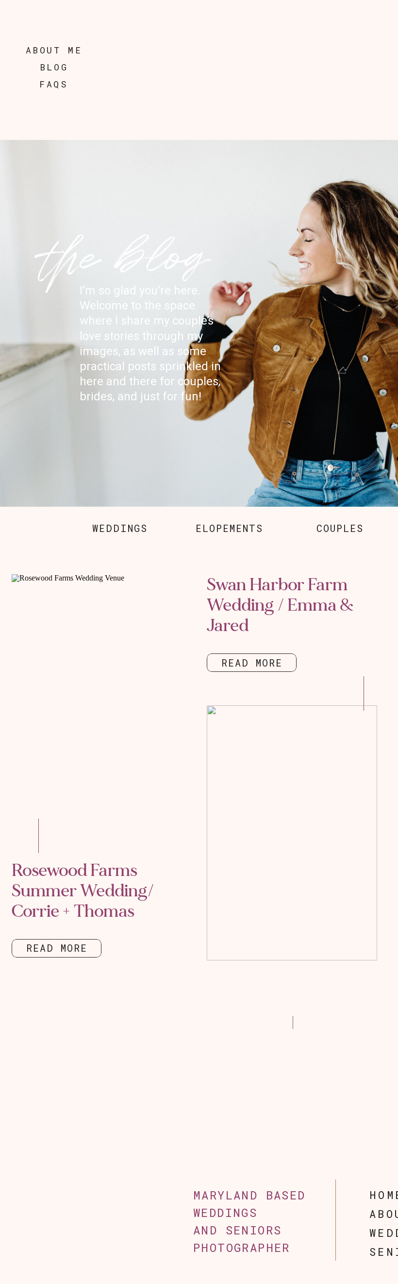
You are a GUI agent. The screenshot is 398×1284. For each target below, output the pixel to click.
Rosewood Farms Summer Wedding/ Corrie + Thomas (83, 891)
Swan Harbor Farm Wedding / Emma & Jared (280, 605)
